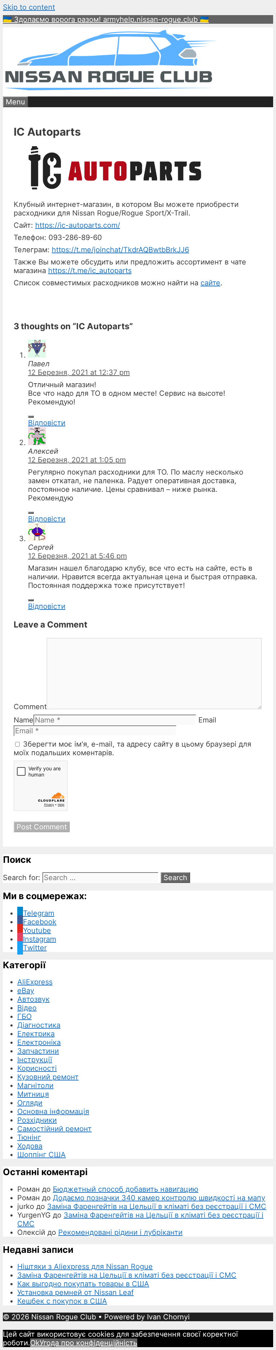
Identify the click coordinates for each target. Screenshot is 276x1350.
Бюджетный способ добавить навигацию (125, 1189)
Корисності (37, 1068)
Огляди (29, 1102)
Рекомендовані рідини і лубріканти (120, 1232)
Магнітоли (35, 1085)
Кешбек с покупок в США (62, 1301)
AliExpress (34, 982)
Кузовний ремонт (48, 1077)
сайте (210, 282)
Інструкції (34, 1059)
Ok (35, 1342)
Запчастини (38, 1051)
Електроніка (39, 1042)
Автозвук (33, 999)
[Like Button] (31, 417)
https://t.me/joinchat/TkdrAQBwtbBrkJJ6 (120, 249)
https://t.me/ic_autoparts (90, 270)
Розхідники (37, 1120)
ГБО (24, 1016)
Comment (30, 706)
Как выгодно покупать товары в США (83, 1283)
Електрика (36, 1033)
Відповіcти (46, 422)
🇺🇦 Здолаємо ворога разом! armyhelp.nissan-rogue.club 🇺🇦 (106, 19)
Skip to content (29, 7)
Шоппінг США (41, 1154)
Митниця (33, 1094)
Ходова (29, 1146)
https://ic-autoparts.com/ (77, 225)
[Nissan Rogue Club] (110, 92)
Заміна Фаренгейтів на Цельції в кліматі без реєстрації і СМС (156, 1206)
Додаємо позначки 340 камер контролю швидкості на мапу (159, 1197)
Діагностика (38, 1025)
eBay (25, 990)
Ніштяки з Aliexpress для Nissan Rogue (85, 1266)
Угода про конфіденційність (88, 1342)
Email (207, 720)
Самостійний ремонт (54, 1128)
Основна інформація (53, 1111)
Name (23, 720)
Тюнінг (29, 1137)
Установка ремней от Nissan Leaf (75, 1292)
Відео (27, 1008)
